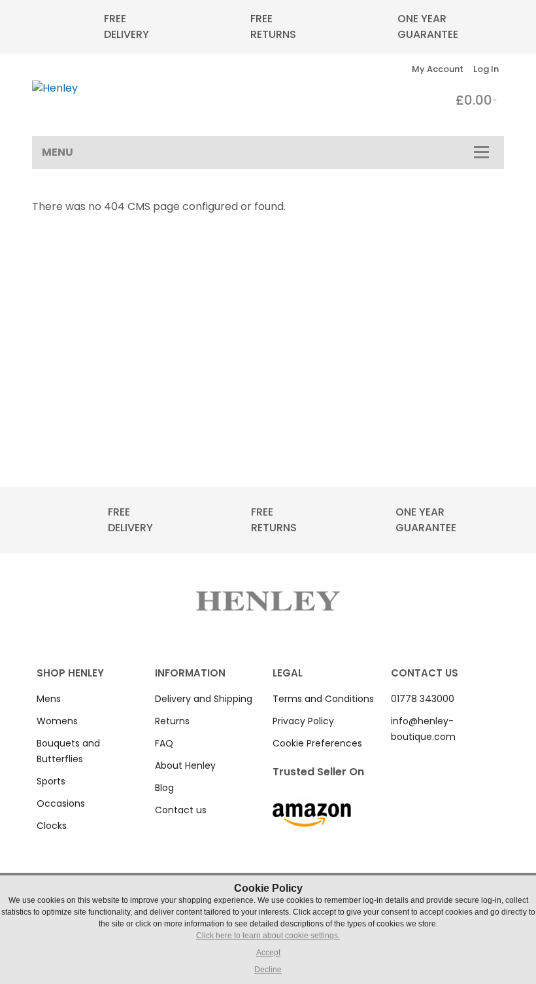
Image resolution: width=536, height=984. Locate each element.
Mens (49, 698)
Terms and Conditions (323, 698)
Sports (51, 781)
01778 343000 (422, 698)
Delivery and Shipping (203, 698)
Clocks (52, 825)
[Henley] (55, 88)
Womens (57, 721)
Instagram (415, 761)
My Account (437, 69)
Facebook (398, 761)
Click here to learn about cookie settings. (268, 935)
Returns (172, 721)
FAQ (164, 743)
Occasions (61, 803)
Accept (268, 952)
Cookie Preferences (317, 743)
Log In (486, 69)
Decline (268, 969)
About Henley (185, 765)
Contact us (181, 810)
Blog (164, 787)
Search (371, 69)
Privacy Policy (303, 721)
